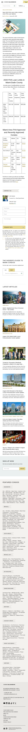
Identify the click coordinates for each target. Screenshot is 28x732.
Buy (6, 270)
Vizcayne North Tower (11, 602)
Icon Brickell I (14, 526)
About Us (5, 713)
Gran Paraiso (18, 498)
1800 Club (7, 491)
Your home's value (8, 710)
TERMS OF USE (7, 718)
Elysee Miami (11, 498)
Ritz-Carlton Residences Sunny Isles (13, 656)
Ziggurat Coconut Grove (11, 637)
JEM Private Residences (14, 601)
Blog (4, 715)
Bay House (8, 495)
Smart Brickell (9, 519)
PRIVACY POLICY (7, 722)
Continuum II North (15, 537)
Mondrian (14, 540)
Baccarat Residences (11, 525)
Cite (3, 491)
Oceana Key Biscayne (7, 575)
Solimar (16, 670)
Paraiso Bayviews (10, 496)
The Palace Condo (13, 516)
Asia (8, 558)
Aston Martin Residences (12, 598)
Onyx (17, 502)
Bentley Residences (7, 647)
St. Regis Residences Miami (12, 528)
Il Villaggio (20, 542)
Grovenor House (10, 633)
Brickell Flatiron (10, 523)
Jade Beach (11, 649)
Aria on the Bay (8, 494)
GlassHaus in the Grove (11, 632)
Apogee (9, 540)
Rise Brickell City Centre (14, 518)
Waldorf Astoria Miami (13, 595)
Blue (19, 501)
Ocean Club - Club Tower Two (12, 578)
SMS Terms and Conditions (15, 247)
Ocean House (9, 547)
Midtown (6, 606)
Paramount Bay (8, 492)
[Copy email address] (15, 203)
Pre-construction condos (10, 711)
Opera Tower (14, 491)
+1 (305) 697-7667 (8, 692)
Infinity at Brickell (14, 510)
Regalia (8, 654)
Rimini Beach (10, 670)
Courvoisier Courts (9, 563)
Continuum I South (7, 537)
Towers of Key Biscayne (14, 584)
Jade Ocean (18, 649)
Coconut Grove (8, 620)
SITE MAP (5, 720)
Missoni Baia (11, 499)
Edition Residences (10, 502)
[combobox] (12, 273)
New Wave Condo (17, 492)
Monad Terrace (9, 546)
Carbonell (5, 558)
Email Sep (11, 203)
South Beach (7, 533)
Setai (6, 542)
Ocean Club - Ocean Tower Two (12, 583)
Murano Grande (12, 543)
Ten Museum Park (6, 592)
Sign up (22, 468)
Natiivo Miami (9, 597)
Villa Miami (22, 502)
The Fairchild (12, 629)
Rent (11, 270)
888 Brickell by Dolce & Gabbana (13, 522)
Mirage (10, 668)
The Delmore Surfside (15, 674)
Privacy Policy (10, 236)
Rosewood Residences (11, 549)
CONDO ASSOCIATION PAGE (9, 717)
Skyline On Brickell (17, 515)
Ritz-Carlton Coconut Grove (12, 635)
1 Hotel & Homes (11, 544)
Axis (3, 510)
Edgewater (7, 486)
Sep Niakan (6, 16)
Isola (15, 563)
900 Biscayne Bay (15, 592)
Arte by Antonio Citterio (8, 667)
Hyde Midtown (16, 611)
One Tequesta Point (14, 560)
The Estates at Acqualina (13, 651)
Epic (6, 594)
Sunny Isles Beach (9, 643)
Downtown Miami (8, 588)
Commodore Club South (10, 580)
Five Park (16, 546)
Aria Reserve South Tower (12, 501)
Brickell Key (7, 554)
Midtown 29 (12, 615)
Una (15, 519)
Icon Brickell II (11, 513)
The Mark (7, 510)
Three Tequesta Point (16, 558)
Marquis (10, 594)
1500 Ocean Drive (12, 542)
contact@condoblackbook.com (10, 694)
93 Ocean (8, 675)
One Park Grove (6, 625)
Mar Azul (9, 581)
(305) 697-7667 (12, 201)
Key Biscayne (7, 571)
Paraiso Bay (15, 495)
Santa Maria (9, 515)
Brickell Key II (6, 561)
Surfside (6, 663)
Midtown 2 (5, 611)
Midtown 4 (10, 611)
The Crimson (16, 494)
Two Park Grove (14, 625)
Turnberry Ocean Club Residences (16, 659)
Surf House (13, 671)
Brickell (6, 506)
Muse (9, 650)
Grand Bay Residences (11, 577)
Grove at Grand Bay (15, 626)
